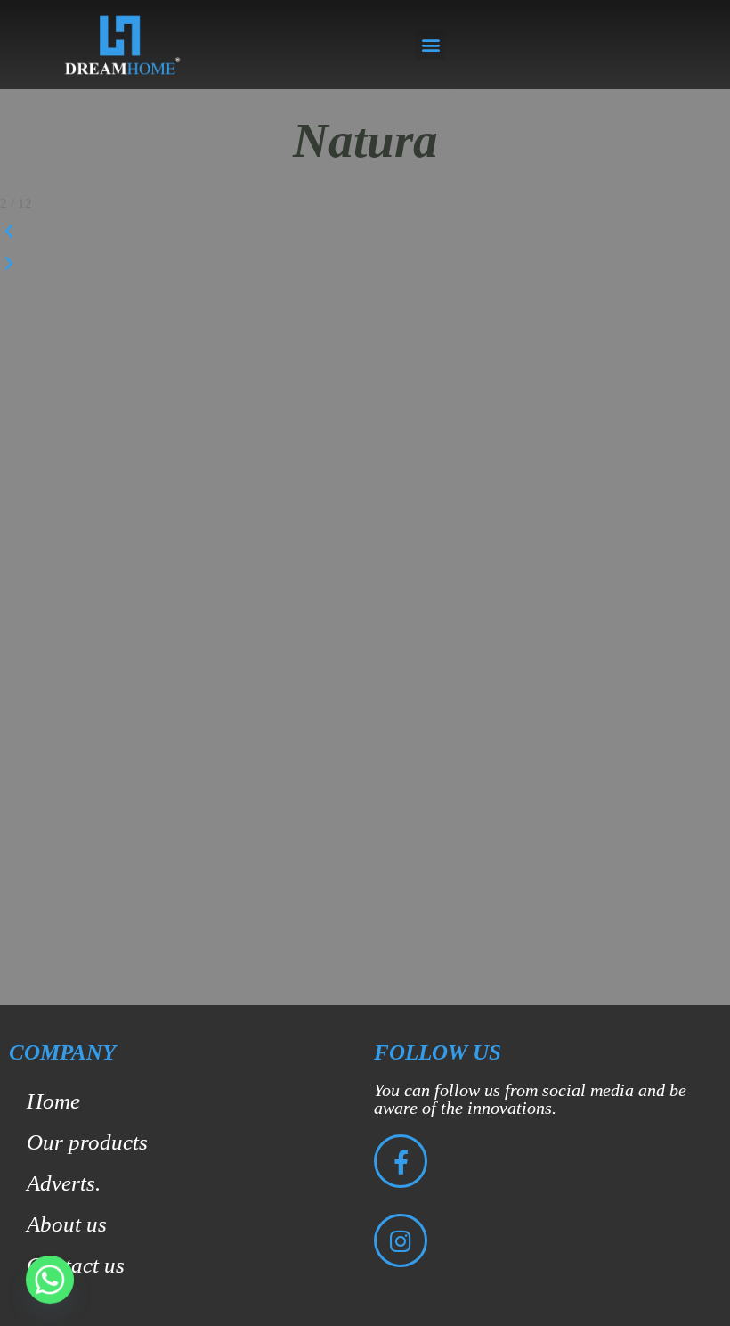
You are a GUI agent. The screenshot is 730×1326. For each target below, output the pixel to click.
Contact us (76, 1265)
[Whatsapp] (50, 1280)
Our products (87, 1142)
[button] (430, 45)
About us (67, 1224)
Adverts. (64, 1183)
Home (53, 1101)
